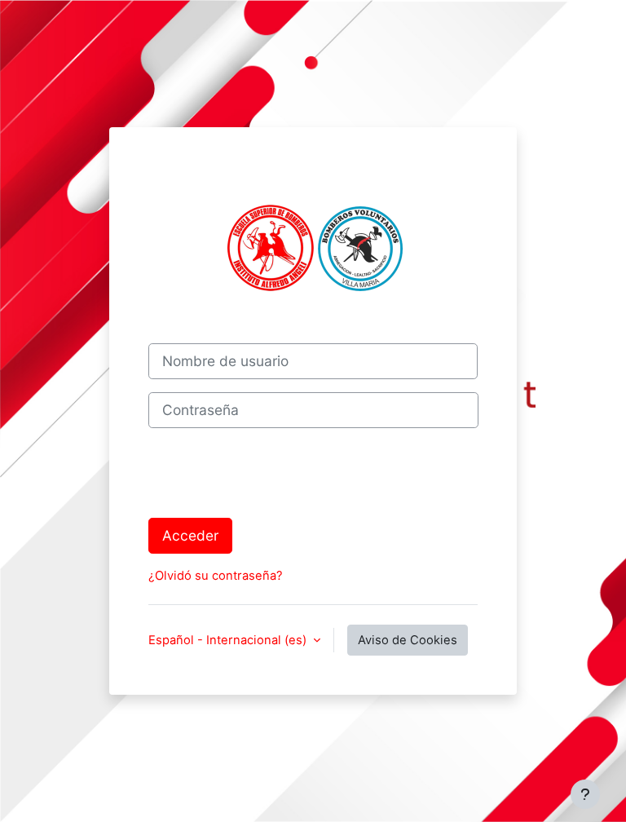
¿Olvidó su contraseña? (215, 575)
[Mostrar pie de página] (585, 794)
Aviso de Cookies (407, 640)
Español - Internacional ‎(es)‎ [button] (229, 640)
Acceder (190, 535)
